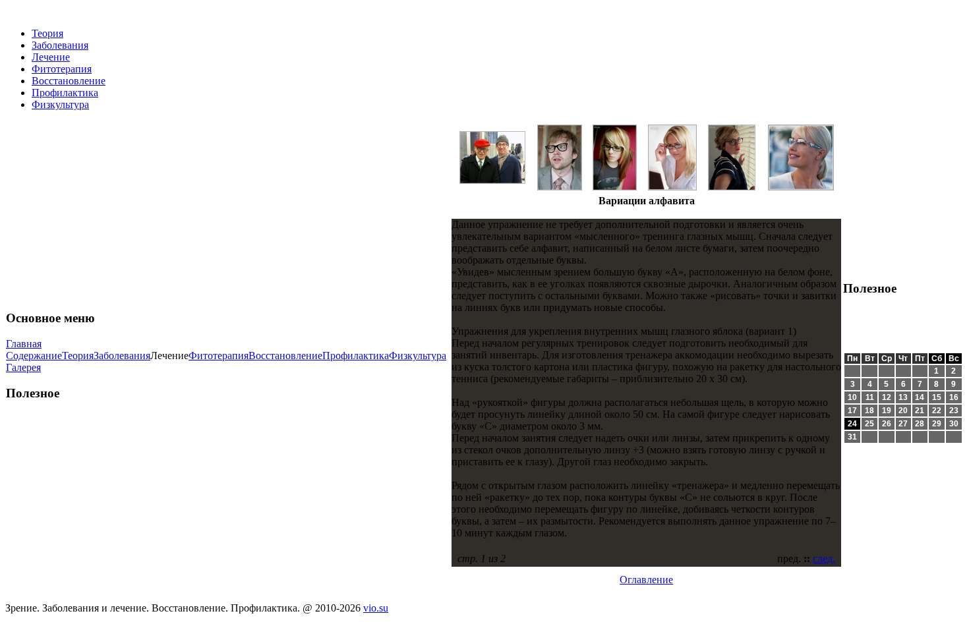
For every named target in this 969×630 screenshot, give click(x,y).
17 (852, 410)
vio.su (375, 608)
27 (903, 423)
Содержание (34, 355)
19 (886, 410)
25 (869, 423)
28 (919, 423)
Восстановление (68, 80)
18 (869, 410)
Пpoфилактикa (65, 92)
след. (824, 558)
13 (903, 397)
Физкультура (60, 104)
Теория (47, 33)
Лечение (51, 57)
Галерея (23, 367)
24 (852, 423)
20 (903, 410)
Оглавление (646, 579)
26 (886, 423)
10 (852, 397)
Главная (24, 343)
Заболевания (60, 45)
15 (936, 397)
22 (936, 410)
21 (919, 410)
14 (919, 397)
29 (936, 423)
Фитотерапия (62, 68)
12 (886, 397)
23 (953, 410)
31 (852, 437)
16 (953, 397)
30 (953, 423)
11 (870, 397)
